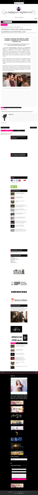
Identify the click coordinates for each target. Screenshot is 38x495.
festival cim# (6, 107)
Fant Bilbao (12, 257)
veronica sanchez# (18, 107)
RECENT (13, 343)
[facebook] (14, 1)
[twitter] (16, 1)
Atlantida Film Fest (14, 258)
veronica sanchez (16, 26)
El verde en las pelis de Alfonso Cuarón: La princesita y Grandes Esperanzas (21, 206)
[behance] (22, 493)
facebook (19, 130)
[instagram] (22, 1)
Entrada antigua (33, 127)
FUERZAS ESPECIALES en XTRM (17, 307)
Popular (19, 343)
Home (2, 26)
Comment (24, 343)
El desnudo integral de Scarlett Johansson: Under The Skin (21, 210)
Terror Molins (13, 261)
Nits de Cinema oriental (15, 259)
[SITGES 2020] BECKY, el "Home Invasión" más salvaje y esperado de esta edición (21, 230)
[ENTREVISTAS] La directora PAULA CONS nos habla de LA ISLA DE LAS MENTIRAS (21, 222)
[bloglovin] (20, 1)
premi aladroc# (11, 107)
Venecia (12, 260)
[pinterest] (18, 1)
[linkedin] (23, 1)
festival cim (6, 26)
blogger (6, 130)
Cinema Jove (13, 260)
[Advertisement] (19, 241)
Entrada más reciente (5, 127)
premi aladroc (10, 26)
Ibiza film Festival (14, 262)
